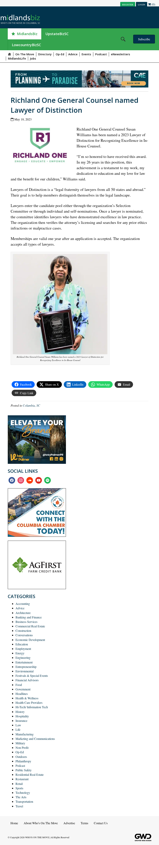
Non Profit (22, 747)
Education (22, 644)
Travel (19, 806)
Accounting (23, 604)
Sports (19, 788)
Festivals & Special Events (32, 676)
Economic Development (30, 640)
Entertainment (24, 662)
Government (23, 689)
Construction (23, 631)
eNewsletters (120, 54)
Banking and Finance (29, 617)
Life (18, 729)
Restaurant (22, 779)
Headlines (22, 694)
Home (14, 823)
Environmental (25, 671)
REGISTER (127, 4)
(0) (153, 4)
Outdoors (21, 757)
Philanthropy (23, 761)
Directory (45, 54)
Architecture (23, 613)
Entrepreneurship (26, 667)
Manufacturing (25, 734)
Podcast (101, 54)
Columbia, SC (31, 405)
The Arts (21, 797)
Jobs (33, 58)
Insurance (21, 721)
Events (86, 54)
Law (18, 725)
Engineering (23, 657)
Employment (23, 649)
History (20, 712)
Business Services (26, 622)
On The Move (24, 54)
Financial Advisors (27, 680)
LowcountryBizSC (26, 44)
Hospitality (22, 716)
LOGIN (141, 4)
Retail (19, 784)
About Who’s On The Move (41, 823)
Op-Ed (60, 54)
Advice (73, 54)
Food (19, 685)
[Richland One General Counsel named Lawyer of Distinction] (41, 146)
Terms (84, 823)
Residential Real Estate (30, 774)
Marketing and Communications (35, 739)
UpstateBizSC (57, 33)
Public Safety (24, 770)
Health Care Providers (29, 702)
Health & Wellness (27, 698)
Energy (20, 653)
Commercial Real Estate (30, 626)
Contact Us (101, 823)
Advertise (69, 823)
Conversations (24, 635)
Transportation (24, 801)
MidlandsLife (17, 58)
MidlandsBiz (27, 33)
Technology (23, 792)
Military (20, 743)
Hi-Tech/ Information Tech (32, 707)
